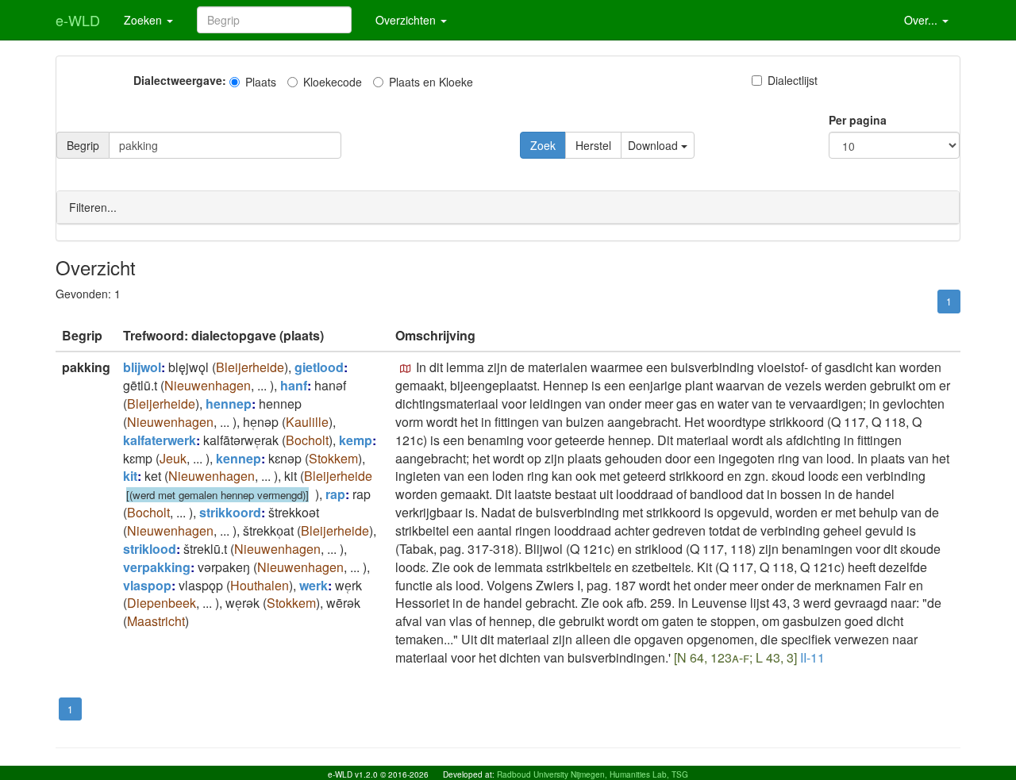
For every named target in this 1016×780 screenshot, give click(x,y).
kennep (238, 458)
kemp (355, 440)
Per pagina (858, 120)
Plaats (260, 82)
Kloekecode (332, 82)
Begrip (83, 145)
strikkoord (230, 512)
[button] (405, 369)
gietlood (319, 367)
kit (130, 476)
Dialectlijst (793, 80)
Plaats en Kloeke (431, 82)
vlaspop (147, 585)
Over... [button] (922, 20)
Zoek (543, 145)
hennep (229, 403)
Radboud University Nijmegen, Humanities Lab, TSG (592, 774)
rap (335, 494)
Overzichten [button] (407, 20)
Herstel (593, 145)
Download (654, 145)
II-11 (812, 657)
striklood (149, 549)
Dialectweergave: (179, 80)
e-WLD (78, 20)
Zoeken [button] (144, 20)
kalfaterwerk (159, 440)
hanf (293, 385)
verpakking (156, 567)
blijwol (142, 367)
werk (313, 585)
